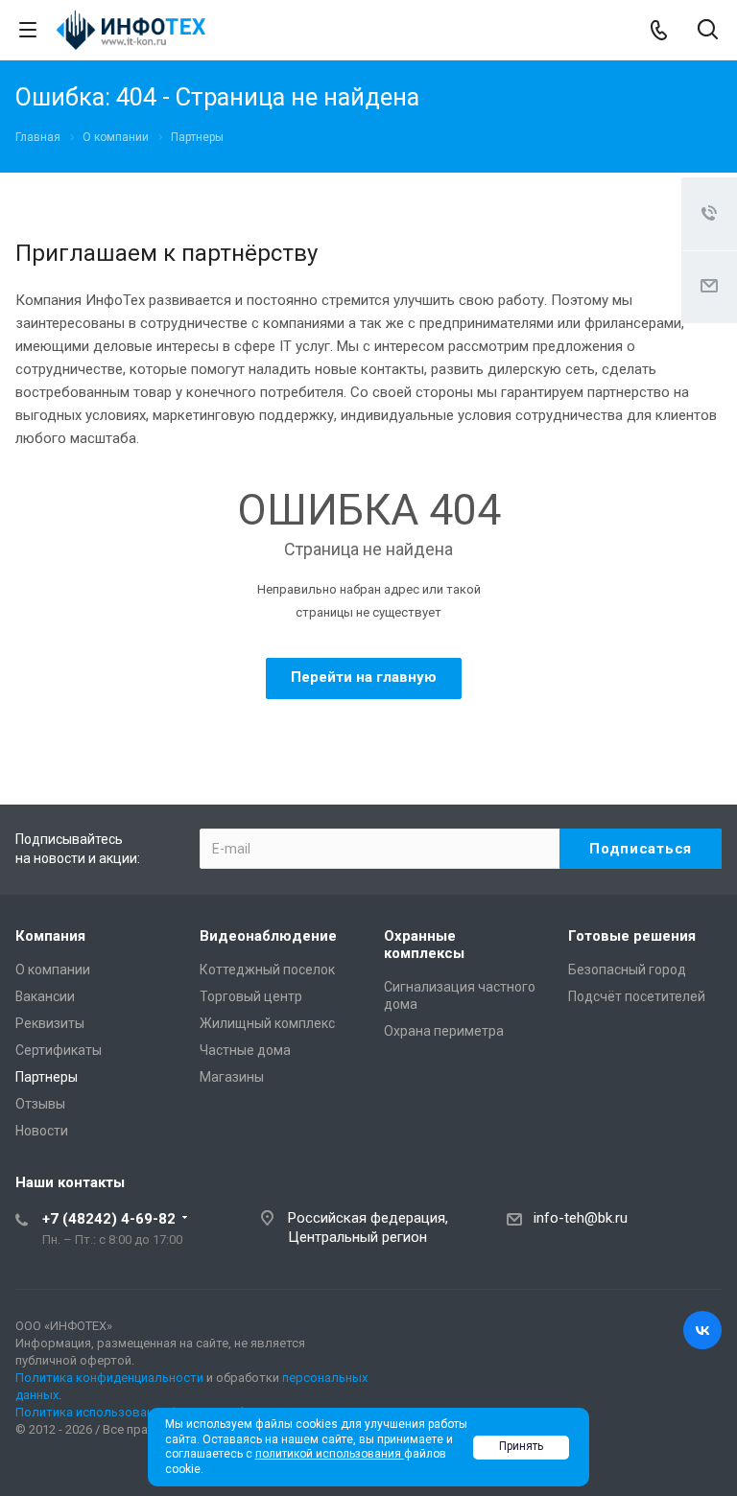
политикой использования (329, 1454)
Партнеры (46, 1077)
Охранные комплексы (424, 944)
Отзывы (40, 1103)
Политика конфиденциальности (109, 1377)
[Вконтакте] (702, 1330)
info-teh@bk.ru (581, 1218)
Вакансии (45, 996)
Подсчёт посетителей (636, 996)
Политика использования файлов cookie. (137, 1412)
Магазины (232, 1077)
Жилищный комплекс (267, 1023)
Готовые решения (632, 936)
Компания (50, 936)
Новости (41, 1130)
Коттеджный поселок (267, 969)
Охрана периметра (444, 1031)
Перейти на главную (364, 677)
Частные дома (245, 1050)
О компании (52, 969)
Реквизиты (49, 1023)
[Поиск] (708, 31)
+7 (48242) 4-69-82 (109, 1218)
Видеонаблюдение (268, 936)
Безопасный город (627, 969)
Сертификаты (58, 1050)
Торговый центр (251, 996)
